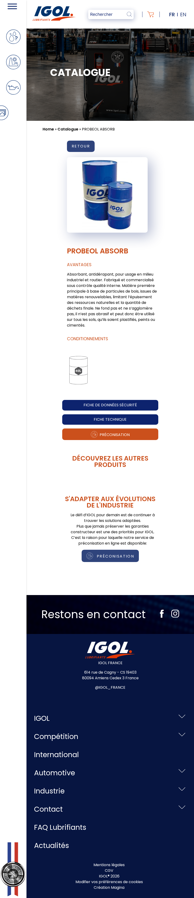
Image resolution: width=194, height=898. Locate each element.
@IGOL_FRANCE (110, 687)
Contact (48, 809)
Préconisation (114, 434)
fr (172, 14)
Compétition (56, 736)
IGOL (42, 718)
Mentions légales (109, 865)
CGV (109, 870)
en (183, 14)
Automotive (54, 773)
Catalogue (67, 129)
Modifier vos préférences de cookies (109, 882)
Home (48, 129)
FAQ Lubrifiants (60, 827)
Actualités (51, 845)
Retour (81, 146)
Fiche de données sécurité (110, 405)
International (56, 755)
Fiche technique (110, 419)
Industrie (49, 791)
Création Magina (109, 887)
